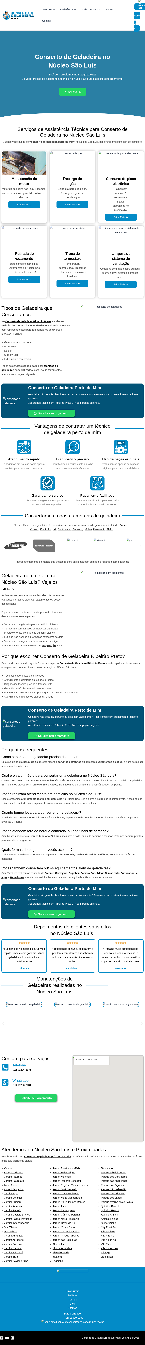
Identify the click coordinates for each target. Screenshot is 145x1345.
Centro (8, 1168)
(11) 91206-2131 (21, 1069)
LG (54, 529)
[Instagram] (2, 1338)
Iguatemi (57, 1256)
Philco (109, 529)
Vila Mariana (108, 1231)
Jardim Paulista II (14, 1180)
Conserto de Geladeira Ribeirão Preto (28, 321)
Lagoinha (58, 1261)
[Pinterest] (12, 1338)
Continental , (65, 529)
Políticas (72, 1295)
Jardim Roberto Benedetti (67, 1180)
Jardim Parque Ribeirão (66, 1235)
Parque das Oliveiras (113, 1193)
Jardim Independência (16, 1223)
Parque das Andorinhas (114, 1180)
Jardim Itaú (107, 1256)
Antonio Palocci (110, 1218)
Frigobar (74, 873)
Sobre (109, 9)
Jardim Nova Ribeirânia (66, 1218)
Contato (46, 20)
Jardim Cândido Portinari (67, 1214)
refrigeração (49, 645)
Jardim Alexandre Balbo (66, 1231)
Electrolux (45, 529)
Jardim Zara (11, 1256)
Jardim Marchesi (62, 1176)
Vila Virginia (107, 1235)
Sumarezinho (108, 1223)
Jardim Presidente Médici (67, 1168)
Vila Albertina (108, 1239)
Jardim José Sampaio (65, 1189)
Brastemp (125, 525)
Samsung (78, 529)
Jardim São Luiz (13, 1244)
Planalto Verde (61, 1252)
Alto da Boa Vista (62, 1248)
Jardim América (13, 1206)
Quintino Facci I (110, 1206)
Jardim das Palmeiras (65, 1239)
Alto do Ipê (59, 1244)
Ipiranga (105, 1252)
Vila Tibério (10, 1227)
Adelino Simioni (110, 1214)
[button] (4, 545)
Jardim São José (13, 1252)
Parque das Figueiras (113, 1185)
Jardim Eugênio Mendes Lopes (70, 1185)
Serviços (47, 9)
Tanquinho (107, 1168)
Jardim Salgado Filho (16, 1261)
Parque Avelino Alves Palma (117, 1202)
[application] (53, 9)
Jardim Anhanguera (64, 1210)
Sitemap (72, 1308)
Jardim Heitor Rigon (64, 1172)
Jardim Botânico (13, 1197)
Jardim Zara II (60, 1206)
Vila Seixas (10, 1231)
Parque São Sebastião (113, 1189)
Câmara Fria (87, 873)
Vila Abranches (109, 1248)
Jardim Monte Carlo (64, 1227)
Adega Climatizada (107, 873)
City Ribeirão (108, 1227)
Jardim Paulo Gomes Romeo (69, 1202)
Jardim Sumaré (13, 1202)
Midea (88, 529)
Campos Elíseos (13, 1172)
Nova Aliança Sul (14, 1189)
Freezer (49, 873)
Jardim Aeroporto (14, 1239)
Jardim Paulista (13, 1176)
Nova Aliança (11, 1185)
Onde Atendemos (91, 9)
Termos (72, 1299)
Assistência (66, 9)
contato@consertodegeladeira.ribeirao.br (80, 1322)
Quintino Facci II (110, 1210)
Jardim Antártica (13, 1235)
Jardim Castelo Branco (17, 1214)
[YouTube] (7, 1338)
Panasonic (99, 529)
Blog (72, 1303)
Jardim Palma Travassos (18, 1218)
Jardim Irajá (11, 1193)
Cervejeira (61, 873)
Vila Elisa (106, 1244)
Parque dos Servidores (114, 1176)
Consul (34, 529)
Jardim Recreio (12, 1210)
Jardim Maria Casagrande (67, 1197)
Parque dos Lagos (111, 1197)
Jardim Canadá (13, 1248)
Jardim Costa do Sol (64, 1223)
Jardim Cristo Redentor (66, 1193)
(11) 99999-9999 (73, 1317)
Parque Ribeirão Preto (113, 1172)
